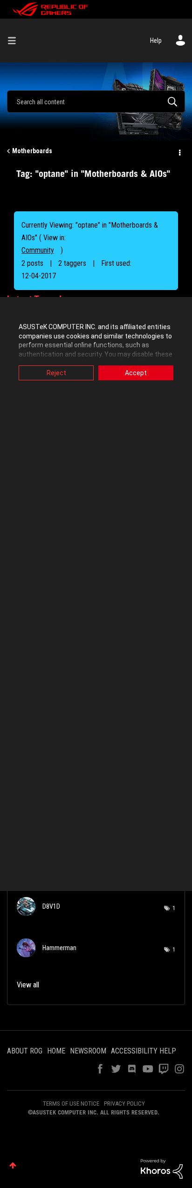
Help (156, 40)
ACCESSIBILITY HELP (143, 1050)
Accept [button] (136, 373)
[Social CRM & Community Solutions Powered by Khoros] (162, 1168)
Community (37, 250)
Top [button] (13, 1165)
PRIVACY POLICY (124, 1103)
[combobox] (96, 101)
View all (28, 984)
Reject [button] (56, 373)
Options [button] (179, 151)
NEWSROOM (88, 1050)
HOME (56, 1050)
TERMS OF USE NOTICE (71, 1103)
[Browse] (15, 40)
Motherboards (32, 151)
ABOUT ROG (24, 1050)
